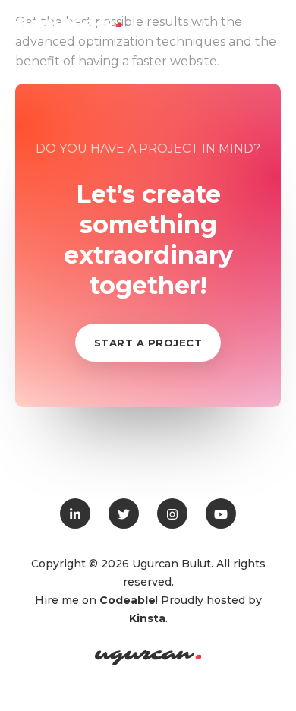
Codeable (127, 600)
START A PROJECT (148, 343)
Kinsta (147, 618)
